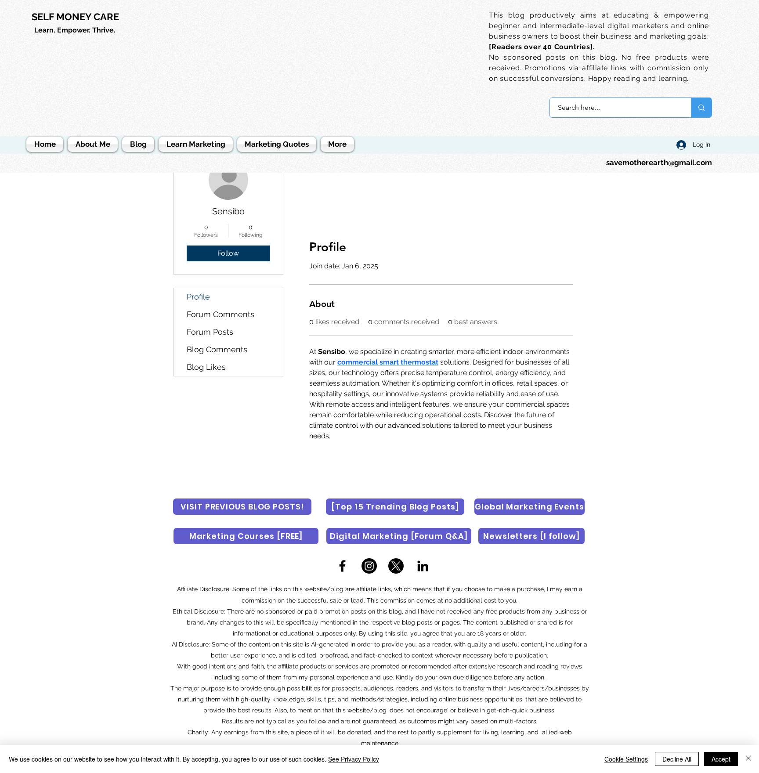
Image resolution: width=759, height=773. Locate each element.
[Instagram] (369, 566)
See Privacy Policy (353, 759)
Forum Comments (220, 314)
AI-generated (330, 644)
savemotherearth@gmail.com (659, 162)
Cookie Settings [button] (626, 759)
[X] (396, 566)
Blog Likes (206, 367)
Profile (198, 296)
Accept (721, 759)
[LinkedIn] (422, 566)
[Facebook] (342, 566)
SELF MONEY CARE (75, 16)
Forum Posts (210, 331)
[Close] (748, 759)
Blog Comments (217, 349)
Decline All (676, 759)
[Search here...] (701, 107)
